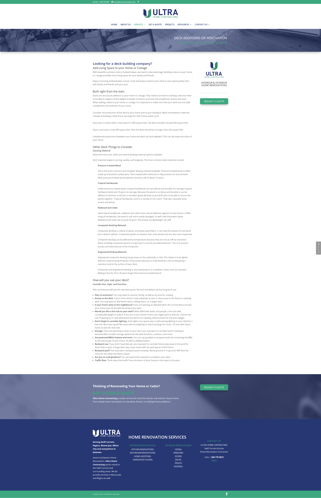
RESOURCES (183, 25)
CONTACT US (201, 25)
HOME (114, 25)
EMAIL (214, 460)
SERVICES (138, 25)
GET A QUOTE (155, 25)
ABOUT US (126, 25)
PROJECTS (169, 25)
